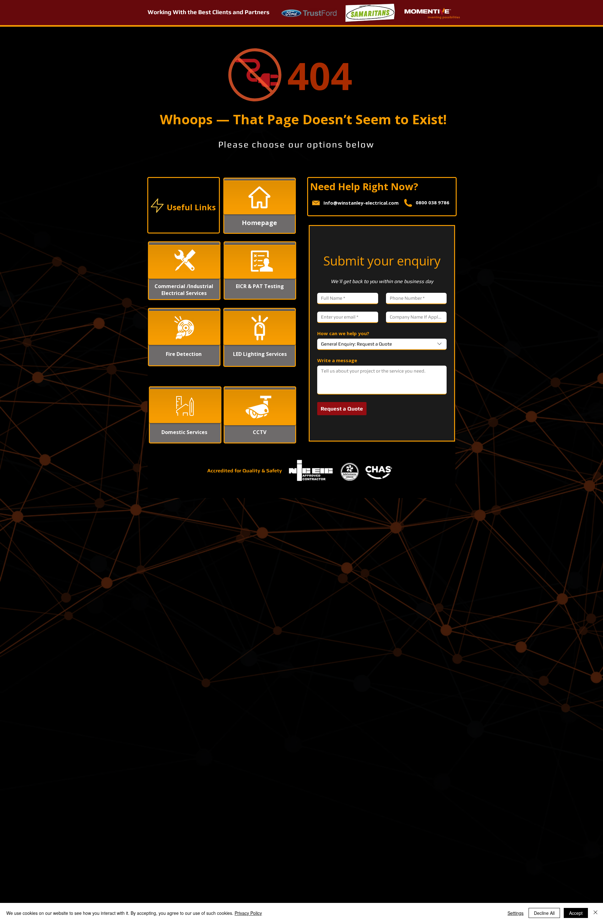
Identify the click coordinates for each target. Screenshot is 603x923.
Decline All (544, 913)
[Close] (595, 913)
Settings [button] (516, 913)
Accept (576, 913)
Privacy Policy (248, 913)
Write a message (337, 360)
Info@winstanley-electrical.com (361, 203)
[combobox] (382, 344)
